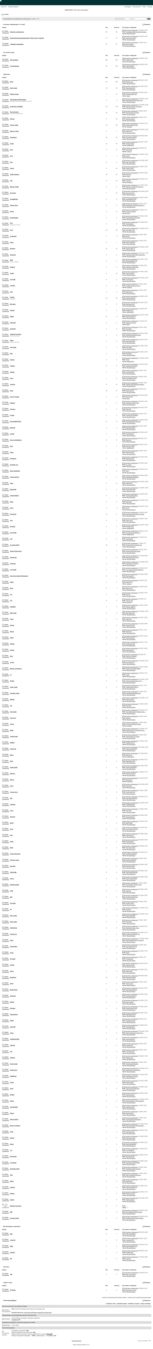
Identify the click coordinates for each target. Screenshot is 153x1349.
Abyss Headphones (16, 440)
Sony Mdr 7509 (130, 230)
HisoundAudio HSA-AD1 (133, 218)
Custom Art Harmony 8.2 (133, 934)
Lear (11, 520)
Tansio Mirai (13, 946)
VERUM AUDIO (14, 885)
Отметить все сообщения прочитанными (139, 1297)
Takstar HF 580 (130, 965)
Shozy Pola (129, 971)
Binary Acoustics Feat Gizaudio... (135, 1125)
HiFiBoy (12, 742)
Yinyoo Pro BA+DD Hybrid (133, 724)
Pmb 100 (128, 409)
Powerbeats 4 (130, 841)
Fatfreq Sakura (130, 1200)
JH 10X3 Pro (129, 279)
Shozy (12, 971)
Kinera (12, 1101)
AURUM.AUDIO (14, 1039)
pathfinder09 (130, 145)
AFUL (11, 1132)
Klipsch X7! (129, 131)
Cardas (12, 415)
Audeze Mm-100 (130, 298)
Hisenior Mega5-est (131, 1187)
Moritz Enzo (129, 1181)
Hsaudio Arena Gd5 (131, 1008)
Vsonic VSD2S (130, 273)
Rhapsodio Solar (131, 489)
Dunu (11, 390)
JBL (11, 1274)
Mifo (11, 1234)
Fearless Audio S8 (131, 860)
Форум (74, 1344)
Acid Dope (129, 922)
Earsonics (13, 193)
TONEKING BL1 (130, 804)
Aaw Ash (128, 891)
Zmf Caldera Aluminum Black (134, 1212)
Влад (128, 324)
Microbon (13, 304)
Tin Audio (13, 903)
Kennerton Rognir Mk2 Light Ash (135, 514)
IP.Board (79, 1344)
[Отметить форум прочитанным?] (5, 32)
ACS (11, 223)
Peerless (12, 409)
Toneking (12, 804)
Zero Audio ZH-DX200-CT (133, 533)
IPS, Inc (88, 1344)
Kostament (130, 781)
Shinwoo (12, 403)
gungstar (129, 726)
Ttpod (11, 619)
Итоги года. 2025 (131, 38)
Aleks (11, 940)
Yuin (11, 180)
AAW (11, 891)
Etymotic (12, 526)
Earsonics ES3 (130, 193)
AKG (11, 150)
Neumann (13, 996)
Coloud (12, 434)
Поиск (144, 6)
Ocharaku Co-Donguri (132, 563)
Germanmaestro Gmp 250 (133, 421)
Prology (12, 360)
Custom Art (13, 934)
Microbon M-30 (130, 304)
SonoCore (13, 255)
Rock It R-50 (129, 397)
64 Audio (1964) (14, 545)
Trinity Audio (13, 687)
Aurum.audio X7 (130, 1039)
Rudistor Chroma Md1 (132, 267)
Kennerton (13, 514)
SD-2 (127, 471)
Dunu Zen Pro (130, 390)
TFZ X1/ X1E (129, 600)
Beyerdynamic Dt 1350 (132, 112)
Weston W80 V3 (130, 248)
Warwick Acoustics (15, 1206)
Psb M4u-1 (129, 353)
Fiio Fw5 (128, 1258)
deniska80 (49, 1334)
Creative (12, 285)
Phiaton (12, 644)
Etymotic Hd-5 (130, 526)
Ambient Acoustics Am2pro (133, 335)
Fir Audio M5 (129, 959)
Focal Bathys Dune (131, 378)
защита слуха (7, 1282)
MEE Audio (13, 613)
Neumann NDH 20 (131, 996)
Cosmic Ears (14, 792)
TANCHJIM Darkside (132, 872)
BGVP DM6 (129, 823)
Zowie (128, 96)
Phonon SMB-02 (130, 607)
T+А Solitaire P (130, 1150)
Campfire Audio (14, 693)
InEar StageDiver (15, 471)
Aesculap (129, 127)
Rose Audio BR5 (130, 915)
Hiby (11, 1175)
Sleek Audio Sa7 (130, 88)
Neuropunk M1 (130, 1156)
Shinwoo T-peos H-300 (132, 403)
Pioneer (12, 1193)
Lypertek (12, 1240)
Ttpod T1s (129, 619)
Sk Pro (128, 236)
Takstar (12, 965)
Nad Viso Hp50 (130, 446)
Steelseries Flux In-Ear (132, 557)
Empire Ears (13, 1070)
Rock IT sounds (14, 397)
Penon (12, 1082)
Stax (11, 162)
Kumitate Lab (14, 465)
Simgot (12, 625)
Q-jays (128, 156)
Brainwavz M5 (130, 458)
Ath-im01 (128, 174)
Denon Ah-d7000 (131, 211)
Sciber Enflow (130, 66)
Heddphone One (130, 1020)
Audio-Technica (14, 174)
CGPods (12, 1045)
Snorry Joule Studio (131, 878)
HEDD (12, 1020)
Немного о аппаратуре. (17, 32)
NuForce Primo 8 (131, 773)
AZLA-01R (129, 786)
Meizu (11, 755)
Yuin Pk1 (128, 180)
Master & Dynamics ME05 (133, 668)
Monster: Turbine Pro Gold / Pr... (135, 187)
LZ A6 (127, 675)
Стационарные (14, 66)
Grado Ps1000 (130, 143)
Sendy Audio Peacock (132, 1064)
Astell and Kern (14, 477)
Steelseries (13, 557)
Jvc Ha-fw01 (129, 539)
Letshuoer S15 (130, 1107)
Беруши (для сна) (131, 1290)
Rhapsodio (13, 489)
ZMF (11, 1212)
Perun (12, 953)
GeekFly (12, 1252)
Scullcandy (13, 236)
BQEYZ (12, 1002)
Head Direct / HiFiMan (16, 106)
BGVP (12, 823)
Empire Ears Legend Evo (133, 1070)
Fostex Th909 (130, 168)
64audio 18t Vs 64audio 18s (134, 545)
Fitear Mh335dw (130, 341)
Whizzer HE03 (130, 699)
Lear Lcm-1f (129, 520)
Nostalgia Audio (14, 1169)
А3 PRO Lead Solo (131, 854)
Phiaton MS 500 (130, 644)
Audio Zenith (13, 767)
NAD (11, 446)
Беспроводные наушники (11, 1226)
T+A (11, 1150)
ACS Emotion (130, 224)
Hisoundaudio (14, 218)
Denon (12, 211)
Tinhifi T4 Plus (130, 903)
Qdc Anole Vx (130, 835)
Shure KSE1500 (130, 242)
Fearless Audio (14, 860)
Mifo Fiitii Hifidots (131, 1234)
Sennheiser (13, 137)
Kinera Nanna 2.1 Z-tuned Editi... (135, 1101)
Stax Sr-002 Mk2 (130, 162)
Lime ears (13, 718)
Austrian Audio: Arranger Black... (135, 1218)
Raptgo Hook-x (130, 1095)
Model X (128, 718)
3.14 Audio (13, 569)
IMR (11, 897)
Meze (11, 588)
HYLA (11, 810)
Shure (12, 242)
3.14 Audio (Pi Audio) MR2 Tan (134, 570)
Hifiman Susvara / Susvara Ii (134, 106)
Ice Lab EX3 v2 (130, 662)
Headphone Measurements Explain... (136, 32)
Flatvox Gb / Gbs (130, 1138)
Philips (12, 316)
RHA (11, 656)
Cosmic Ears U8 (130, 792)
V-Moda (12, 372)
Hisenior (12, 1187)
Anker (12, 1033)
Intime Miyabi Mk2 (131, 1144)
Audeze (12, 297)
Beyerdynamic (14, 112)
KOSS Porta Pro (130, 637)
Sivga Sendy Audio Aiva (132, 1088)
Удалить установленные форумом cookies (114, 1297)
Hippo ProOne (130, 452)
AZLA (11, 786)
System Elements (15, 854)
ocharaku (13, 563)
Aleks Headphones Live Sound (135, 940)
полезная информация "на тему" (14, 24)
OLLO (11, 829)
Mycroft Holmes (131, 33)
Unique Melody (14, 495)
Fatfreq (12, 1200)
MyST (11, 82)
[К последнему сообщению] (130, 30)
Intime (12, 1144)
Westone (12, 248)
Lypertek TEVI (130, 1240)
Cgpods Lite (129, 1045)
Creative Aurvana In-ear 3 (133, 285)
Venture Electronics (16, 551)
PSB (11, 353)
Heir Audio (13, 347)
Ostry (11, 508)
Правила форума (13, 6)
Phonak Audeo (14, 94)
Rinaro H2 (129, 631)
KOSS (12, 637)
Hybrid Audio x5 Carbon (132, 736)
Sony (11, 230)
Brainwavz (13, 458)
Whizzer (12, 699)
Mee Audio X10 (130, 613)
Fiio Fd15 (128, 705)
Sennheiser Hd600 (131, 137)
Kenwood (13, 329)
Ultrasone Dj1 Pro (131, 323)
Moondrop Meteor (131, 977)
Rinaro (12, 631)
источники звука (8, 52)
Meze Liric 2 (129, 588)
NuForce (12, 773)
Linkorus (129, 151)
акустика (6, 1267)
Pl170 (127, 360)
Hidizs (12, 582)
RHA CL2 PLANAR (131, 656)
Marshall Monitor (130, 427)
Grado (12, 143)
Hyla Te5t (128, 810)
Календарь (127, 6)
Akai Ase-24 (129, 292)
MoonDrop (13, 977)
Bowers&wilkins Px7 (131, 261)
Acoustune (13, 1162)
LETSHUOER (14, 1107)
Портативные (14, 60)
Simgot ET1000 (130, 625)
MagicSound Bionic (131, 990)
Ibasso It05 (129, 780)
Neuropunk (13, 1156)
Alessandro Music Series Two (134, 100)
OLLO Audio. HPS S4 (132, 829)
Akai (11, 292)
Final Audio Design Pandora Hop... (136, 712)
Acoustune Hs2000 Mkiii (133, 1162)
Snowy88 (12, 1027)
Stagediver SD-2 (130, 761)
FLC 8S (128, 594)
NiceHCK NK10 (130, 866)
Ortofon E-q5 (129, 310)
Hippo (11, 452)
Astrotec (12, 384)
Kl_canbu (128, 465)
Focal (11, 378)
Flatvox (12, 1138)
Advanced (13, 749)
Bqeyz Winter (129, 1002)
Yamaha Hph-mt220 (131, 366)
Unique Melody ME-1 (132, 495)
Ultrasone (13, 322)
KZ (11, 909)
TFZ (11, 600)
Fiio (11, 705)
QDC (11, 835)
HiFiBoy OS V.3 (130, 743)
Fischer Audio (14, 125)
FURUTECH (13, 928)
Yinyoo (12, 724)
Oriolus (12, 681)
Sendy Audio (13, 1064)
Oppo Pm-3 (129, 483)
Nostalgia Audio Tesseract (133, 1169)
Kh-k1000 (128, 329)
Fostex (12, 168)
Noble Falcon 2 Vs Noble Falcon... (135, 730)
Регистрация (84, 10)
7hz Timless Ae (130, 1051)
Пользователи (136, 6)
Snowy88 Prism (130, 1027)
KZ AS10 (128, 909)
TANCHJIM (13, 872)
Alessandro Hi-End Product (18, 99)
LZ (10, 675)
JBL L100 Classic (131, 1274)
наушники (6, 74)
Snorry (12, 878)
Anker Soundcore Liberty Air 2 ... (135, 1033)
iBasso (12, 779)
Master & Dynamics (16, 668)
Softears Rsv (129, 1058)
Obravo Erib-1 (130, 650)
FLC (11, 594)
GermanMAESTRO (15, 421)
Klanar (12, 1113)
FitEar (12, 340)
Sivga (11, 1088)
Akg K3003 (129, 150)
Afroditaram (15, 1319)
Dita (11, 798)
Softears (12, 1057)
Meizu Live (129, 755)
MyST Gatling (130, 44)
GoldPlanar (13, 1076)
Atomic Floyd (14, 205)
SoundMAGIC (14, 199)
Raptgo (12, 1095)
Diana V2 (128, 440)
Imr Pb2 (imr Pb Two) (132, 897)
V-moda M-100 (130, 372)
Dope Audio (13, 922)
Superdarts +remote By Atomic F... (135, 205)
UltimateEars (14, 1014)
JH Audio (12, 279)
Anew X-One (129, 983)
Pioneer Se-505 (130, 1193)
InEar (11, 761)
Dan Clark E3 (130, 576)
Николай (129, 602)
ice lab (12, 662)
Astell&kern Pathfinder (132, 477)
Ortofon (12, 310)
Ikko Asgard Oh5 (130, 847)
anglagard (129, 182)
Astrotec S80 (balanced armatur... (135, 384)
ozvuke (6, 14)
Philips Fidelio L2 (131, 316)
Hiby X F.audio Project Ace (133, 1175)
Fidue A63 (129, 502)
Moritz (12, 1181)
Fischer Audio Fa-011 (132, 125)
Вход (78, 10)
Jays (11, 156)
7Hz (11, 1051)
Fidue (11, 502)
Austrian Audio (14, 1218)
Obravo (12, 650)
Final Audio (13, 712)
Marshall (12, 427)
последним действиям (30, 1312)
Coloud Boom (130, 434)
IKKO (11, 847)
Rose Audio (13, 915)
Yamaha (12, 366)
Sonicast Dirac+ (130, 817)
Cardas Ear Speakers (132, 415)
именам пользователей (44, 1312)
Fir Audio (12, 959)
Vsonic (12, 273)
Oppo (11, 483)
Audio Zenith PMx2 (131, 767)
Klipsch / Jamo (14, 131)
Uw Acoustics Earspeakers (133, 1119)
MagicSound (13, 990)
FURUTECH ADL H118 (132, 928)
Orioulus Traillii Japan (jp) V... (134, 681)
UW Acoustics (14, 1119)
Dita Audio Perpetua (131, 798)
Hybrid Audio (14, 736)
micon (128, 213)
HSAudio (12, 1008)
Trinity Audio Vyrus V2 (132, 687)
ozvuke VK (4, 6)
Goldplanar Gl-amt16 (132, 1076)
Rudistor (12, 267)
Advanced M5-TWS (131, 749)
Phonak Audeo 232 (131, 94)
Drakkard (129, 287)
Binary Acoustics (15, 1125)
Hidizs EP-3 (129, 582)
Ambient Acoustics (15, 334)
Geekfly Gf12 (129, 1252)
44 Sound (13, 1290)
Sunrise (12, 119)
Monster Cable (14, 187)
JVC (11, 539)
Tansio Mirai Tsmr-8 (131, 946)
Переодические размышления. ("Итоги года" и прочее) (27, 38)
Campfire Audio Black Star (133, 693)
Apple (11, 841)
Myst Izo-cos (129, 82)
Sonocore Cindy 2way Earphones (135, 255)
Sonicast (12, 817)
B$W (11, 260)
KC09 (127, 508)
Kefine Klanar (130, 1113)
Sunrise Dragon (130, 119)
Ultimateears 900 (131, 1014)
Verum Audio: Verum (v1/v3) (134, 885)
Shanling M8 (129, 60)
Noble (11, 730)
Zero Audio (13, 532)
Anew (11, 983)
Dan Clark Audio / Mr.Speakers (19, 576)
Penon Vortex (130, 1082)
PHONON (13, 607)
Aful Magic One (130, 1132)
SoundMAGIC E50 (131, 199)
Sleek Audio (13, 88)
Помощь (149, 6)
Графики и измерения (16, 44)
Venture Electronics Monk (133, 551)
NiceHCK (13, 866)
